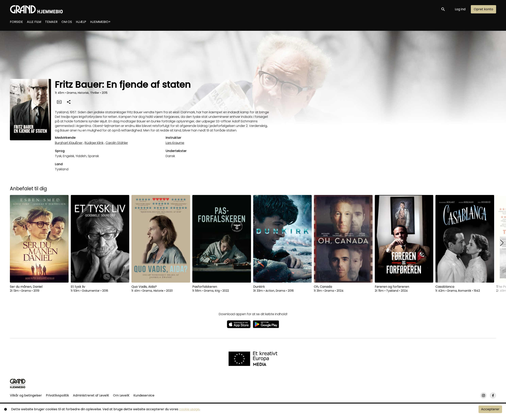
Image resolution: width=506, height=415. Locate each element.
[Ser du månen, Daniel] (39, 239)
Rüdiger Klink (94, 143)
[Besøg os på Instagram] (483, 395)
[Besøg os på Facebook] (493, 395)
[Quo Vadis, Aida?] (160, 239)
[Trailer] (59, 102)
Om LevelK (121, 395)
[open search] (443, 9)
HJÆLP (81, 22)
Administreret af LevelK (91, 395)
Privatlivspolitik (57, 395)
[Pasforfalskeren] (221, 239)
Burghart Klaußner (68, 143)
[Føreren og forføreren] (404, 239)
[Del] (68, 102)
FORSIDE (16, 22)
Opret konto (483, 9)
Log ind (460, 9)
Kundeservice (143, 395)
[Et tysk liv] (100, 239)
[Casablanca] (464, 239)
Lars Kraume (175, 143)
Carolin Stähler (117, 143)
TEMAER (51, 22)
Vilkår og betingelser (26, 395)
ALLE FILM (34, 22)
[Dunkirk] (282, 239)
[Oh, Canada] (343, 239)
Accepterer (490, 409)
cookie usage (189, 409)
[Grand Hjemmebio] (17, 383)
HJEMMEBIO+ (100, 22)
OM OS (66, 22)
